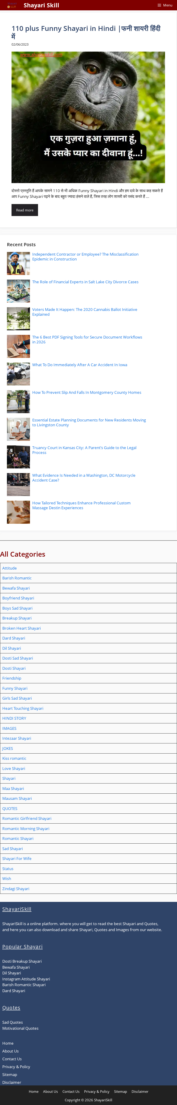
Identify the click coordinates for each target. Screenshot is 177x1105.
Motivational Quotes (20, 1028)
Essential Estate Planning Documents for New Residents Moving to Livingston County (89, 422)
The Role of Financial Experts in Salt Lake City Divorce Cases (85, 281)
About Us (10, 1051)
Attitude (9, 568)
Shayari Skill (41, 5)
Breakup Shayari (17, 618)
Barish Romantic (17, 578)
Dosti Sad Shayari (17, 658)
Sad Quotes (12, 1022)
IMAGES (9, 728)
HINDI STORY (14, 718)
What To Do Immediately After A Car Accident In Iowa (79, 364)
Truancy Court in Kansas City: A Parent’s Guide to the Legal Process (84, 450)
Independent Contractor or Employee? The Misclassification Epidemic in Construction (85, 256)
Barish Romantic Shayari (24, 984)
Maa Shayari (13, 788)
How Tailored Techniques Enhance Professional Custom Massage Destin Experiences (81, 505)
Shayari (8, 778)
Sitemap (9, 1074)
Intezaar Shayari (16, 738)
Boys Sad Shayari (17, 608)
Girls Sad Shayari (17, 698)
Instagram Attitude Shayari (26, 979)
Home (8, 1043)
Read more (24, 210)
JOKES (7, 748)
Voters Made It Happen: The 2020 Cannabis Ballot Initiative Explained (84, 312)
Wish (6, 878)
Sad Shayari (12, 848)
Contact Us (12, 1058)
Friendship (11, 678)
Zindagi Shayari (15, 888)
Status (7, 868)
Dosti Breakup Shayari (22, 961)
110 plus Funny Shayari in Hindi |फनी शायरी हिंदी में (86, 32)
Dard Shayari (13, 638)
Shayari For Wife (17, 858)
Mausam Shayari (17, 798)
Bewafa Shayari (16, 588)
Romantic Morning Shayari (25, 828)
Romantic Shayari (17, 838)
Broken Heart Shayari (21, 628)
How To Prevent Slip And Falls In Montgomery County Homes (86, 392)
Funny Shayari (14, 688)
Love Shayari (13, 768)
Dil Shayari (11, 648)
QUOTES (9, 808)
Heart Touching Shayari (22, 708)
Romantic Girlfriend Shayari (26, 818)
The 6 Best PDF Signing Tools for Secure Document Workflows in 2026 (87, 339)
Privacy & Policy (16, 1066)
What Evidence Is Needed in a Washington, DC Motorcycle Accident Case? (84, 477)
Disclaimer (11, 1082)
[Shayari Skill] (11, 5)
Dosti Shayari (14, 668)
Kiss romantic (14, 758)
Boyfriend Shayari (18, 598)
